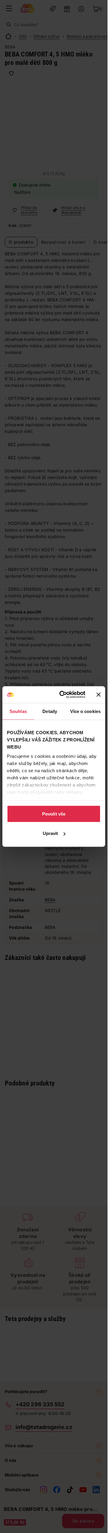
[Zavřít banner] (98, 694)
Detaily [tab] (49, 711)
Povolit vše (53, 813)
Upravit (50, 833)
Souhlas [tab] (18, 711)
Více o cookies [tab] (85, 711)
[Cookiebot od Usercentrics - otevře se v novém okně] (63, 695)
